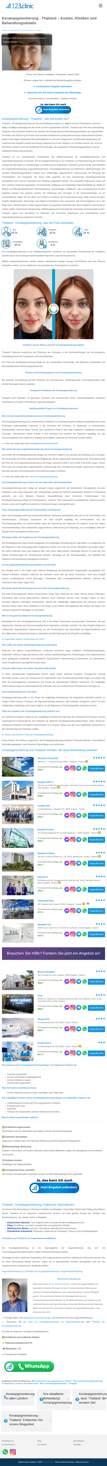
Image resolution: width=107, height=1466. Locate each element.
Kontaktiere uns (8, 1441)
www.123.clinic (47, 1462)
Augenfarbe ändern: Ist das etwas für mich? (24, 639)
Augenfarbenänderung (12, 1271)
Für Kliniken (42, 1445)
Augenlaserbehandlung (72, 1271)
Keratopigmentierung (28, 30)
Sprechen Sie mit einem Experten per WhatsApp (54, 92)
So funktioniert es (8, 1445)
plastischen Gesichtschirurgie (37, 1318)
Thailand (39, 30)
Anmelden (77, 1445)
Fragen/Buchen (96, 768)
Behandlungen (78, 1441)
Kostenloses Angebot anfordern (54, 86)
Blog (39, 1441)
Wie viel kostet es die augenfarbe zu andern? (52, 1381)
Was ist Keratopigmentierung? (54, 1383)
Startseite (5, 30)
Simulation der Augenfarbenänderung (42, 1271)
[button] (100, 6)
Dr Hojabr (73, 1383)
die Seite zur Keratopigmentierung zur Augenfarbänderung (53, 1322)
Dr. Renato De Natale (61, 1284)
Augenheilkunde (15, 30)
